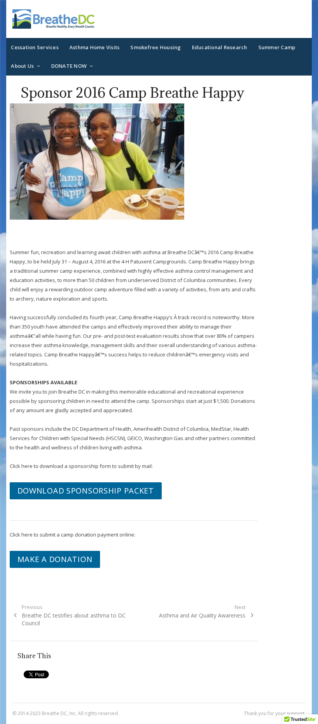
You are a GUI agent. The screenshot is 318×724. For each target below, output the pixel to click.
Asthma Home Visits (94, 47)
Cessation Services (35, 47)
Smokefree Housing (155, 47)
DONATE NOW (69, 65)
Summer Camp (277, 47)
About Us (22, 65)
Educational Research (219, 47)
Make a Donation (55, 559)
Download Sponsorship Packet (85, 490)
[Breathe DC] (53, 19)
